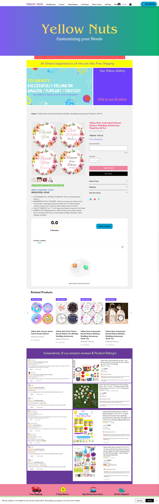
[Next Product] (131, 313)
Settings (139, 500)
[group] (79, 322)
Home (33, 114)
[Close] (156, 500)
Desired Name (94, 144)
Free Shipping (96, 139)
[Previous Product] (27, 313)
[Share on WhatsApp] (99, 199)
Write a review (104, 226)
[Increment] (97, 160)
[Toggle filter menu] (122, 246)
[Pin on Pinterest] (94, 199)
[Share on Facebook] (90, 199)
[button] (130, 4)
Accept (149, 500)
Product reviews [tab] (39, 241)
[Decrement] (91, 160)
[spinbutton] (94, 160)
